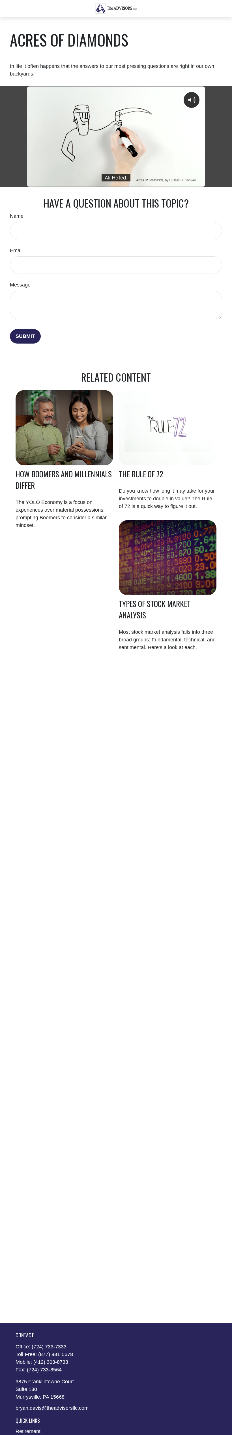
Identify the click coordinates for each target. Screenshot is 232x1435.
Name (16, 216)
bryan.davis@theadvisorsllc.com (52, 1408)
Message (20, 285)
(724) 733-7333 (49, 1347)
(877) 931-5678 (55, 1354)
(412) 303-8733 (50, 1362)
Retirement (28, 1431)
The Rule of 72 (141, 474)
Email (16, 250)
